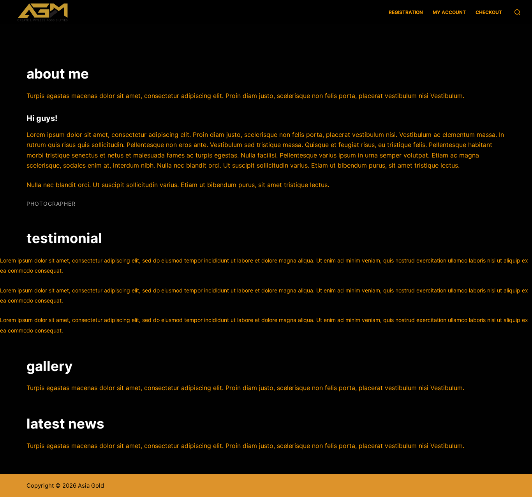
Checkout (489, 12)
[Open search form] (517, 12)
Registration (406, 12)
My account (449, 12)
